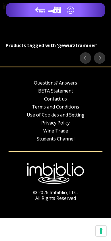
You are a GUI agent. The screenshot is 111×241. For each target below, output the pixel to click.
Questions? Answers (55, 83)
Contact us (55, 99)
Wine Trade (55, 131)
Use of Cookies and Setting (56, 115)
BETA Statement (55, 91)
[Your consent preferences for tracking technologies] (101, 231)
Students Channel (56, 139)
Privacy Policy (55, 123)
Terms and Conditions (55, 107)
